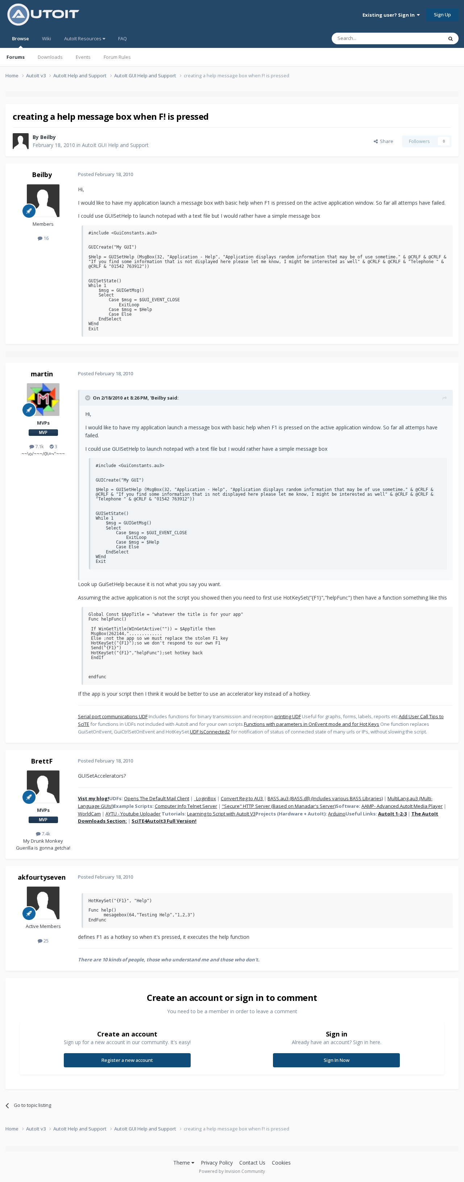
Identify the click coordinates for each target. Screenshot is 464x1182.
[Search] (451, 38)
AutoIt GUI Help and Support (115, 145)
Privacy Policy (217, 1162)
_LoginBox (205, 798)
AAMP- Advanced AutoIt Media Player (402, 806)
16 (45, 238)
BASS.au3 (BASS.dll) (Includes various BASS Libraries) (325, 798)
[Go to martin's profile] (43, 399)
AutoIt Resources (83, 38)
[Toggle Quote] (88, 398)
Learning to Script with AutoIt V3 (221, 813)
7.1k (39, 446)
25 (45, 940)
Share (385, 141)
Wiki (46, 38)
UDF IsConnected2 (210, 731)
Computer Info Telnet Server (186, 806)
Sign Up (442, 14)
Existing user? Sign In (389, 15)
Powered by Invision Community (232, 1171)
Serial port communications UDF (113, 716)
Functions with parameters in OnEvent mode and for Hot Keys (311, 724)
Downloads (50, 57)
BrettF (42, 761)
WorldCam (89, 813)
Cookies (281, 1162)
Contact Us (252, 1162)
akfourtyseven (42, 877)
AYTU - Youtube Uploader (133, 813)
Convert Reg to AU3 (242, 798)
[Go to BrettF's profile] (43, 786)
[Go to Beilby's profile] (21, 141)
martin (42, 373)
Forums (16, 57)
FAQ (122, 38)
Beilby (48, 137)
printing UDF (287, 716)
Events (83, 57)
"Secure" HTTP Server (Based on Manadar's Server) (279, 806)
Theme (182, 1162)
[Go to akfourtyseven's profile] (43, 903)
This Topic (422, 38)
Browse (20, 38)
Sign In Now (336, 1060)
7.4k (45, 833)
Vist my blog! (93, 798)
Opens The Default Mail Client (156, 798)
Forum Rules (117, 57)
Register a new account (127, 1060)
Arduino (336, 813)
